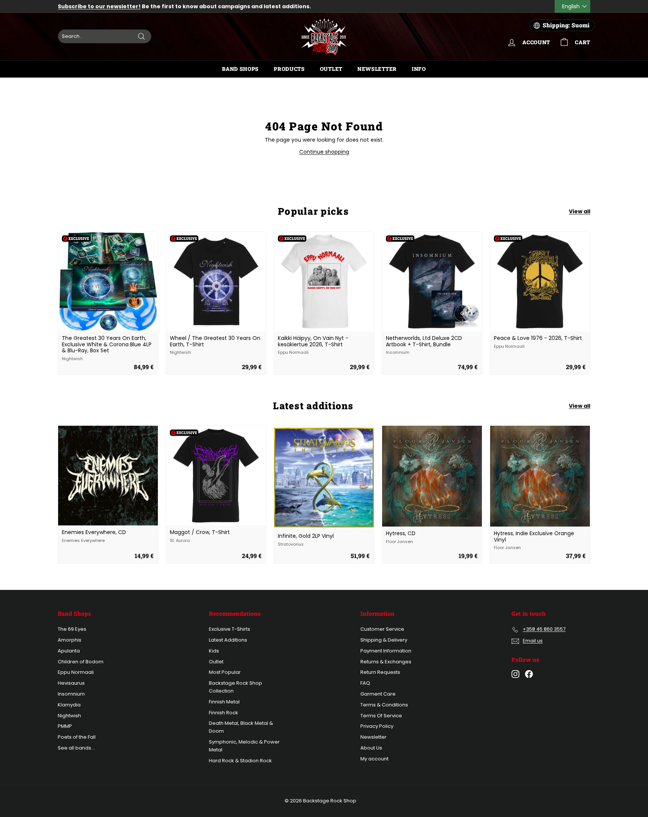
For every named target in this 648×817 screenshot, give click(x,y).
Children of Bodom (81, 661)
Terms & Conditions (384, 704)
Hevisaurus (71, 683)
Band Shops (240, 68)
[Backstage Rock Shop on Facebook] (529, 674)
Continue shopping (324, 152)
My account (374, 758)
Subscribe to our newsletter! (99, 6)
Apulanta (69, 650)
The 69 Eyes (72, 629)
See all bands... (76, 747)
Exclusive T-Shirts (229, 629)
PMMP (65, 726)
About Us (371, 747)
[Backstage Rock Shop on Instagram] (515, 674)
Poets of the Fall (77, 737)
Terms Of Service (381, 715)
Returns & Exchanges (385, 661)
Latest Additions (228, 639)
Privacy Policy (376, 726)
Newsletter (377, 68)
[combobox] (105, 36)
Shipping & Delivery (383, 639)
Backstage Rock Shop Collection (235, 686)
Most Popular (225, 672)
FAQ (365, 683)
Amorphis (69, 639)
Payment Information (385, 650)
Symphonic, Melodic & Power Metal (244, 745)
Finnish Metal (224, 701)
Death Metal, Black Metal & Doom (241, 727)
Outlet (331, 68)
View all (579, 211)
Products (289, 68)
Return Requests (380, 672)
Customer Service (382, 629)
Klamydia (69, 704)
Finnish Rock (223, 712)
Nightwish (69, 715)
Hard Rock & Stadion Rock (240, 760)
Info (419, 68)
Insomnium (71, 693)
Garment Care (378, 693)
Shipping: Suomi (566, 25)
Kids (214, 650)
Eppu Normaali (76, 672)
